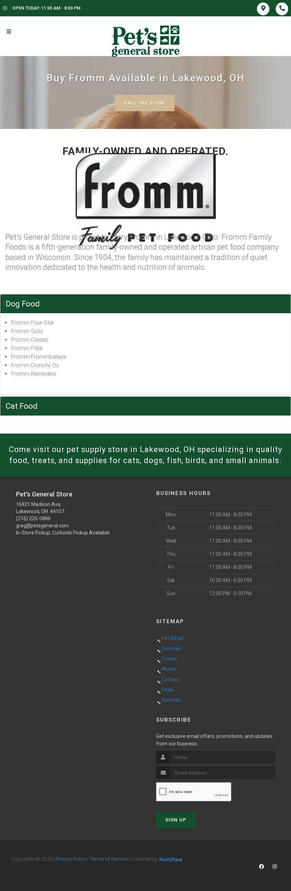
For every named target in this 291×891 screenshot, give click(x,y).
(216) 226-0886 (33, 518)
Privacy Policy (71, 859)
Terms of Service (108, 859)
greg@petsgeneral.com (42, 525)
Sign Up (175, 819)
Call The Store (144, 102)
